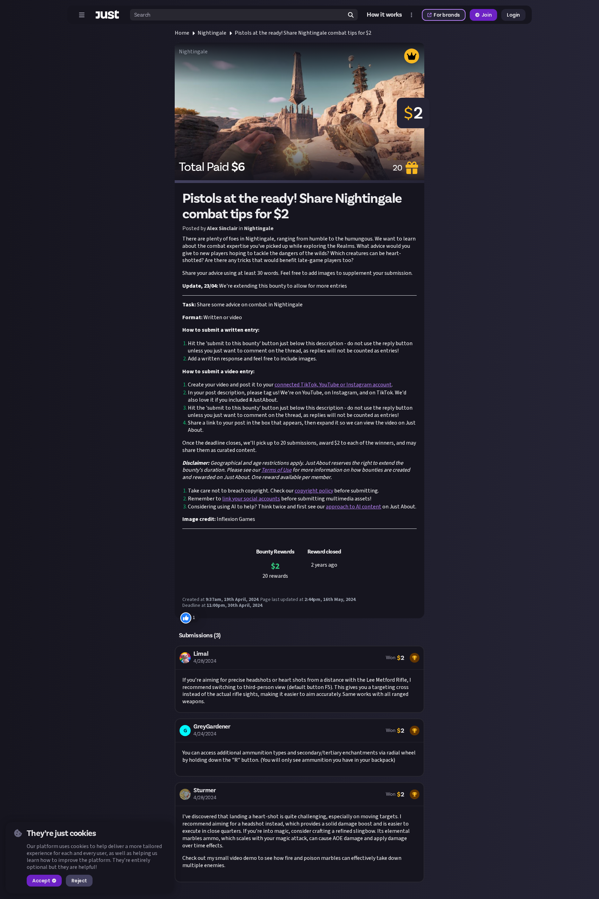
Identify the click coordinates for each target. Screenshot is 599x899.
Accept (41, 880)
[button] (299, 679)
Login (513, 14)
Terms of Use (276, 470)
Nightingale (212, 33)
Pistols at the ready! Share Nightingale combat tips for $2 (303, 33)
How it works (384, 14)
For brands (447, 14)
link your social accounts (251, 499)
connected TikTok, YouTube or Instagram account (333, 385)
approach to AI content (353, 506)
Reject (79, 880)
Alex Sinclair (222, 228)
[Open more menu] (411, 15)
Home (182, 33)
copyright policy (314, 491)
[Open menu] (82, 15)
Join (486, 14)
